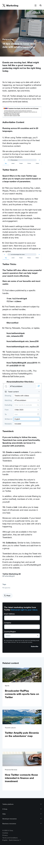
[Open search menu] (40, 5)
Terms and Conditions (10, 838)
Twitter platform (8, 804)
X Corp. (5, 809)
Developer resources (9, 819)
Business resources (9, 824)
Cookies (5, 833)
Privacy (5, 835)
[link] (22, 687)
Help (4, 814)
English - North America (11, 840)
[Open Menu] (35, 5)
